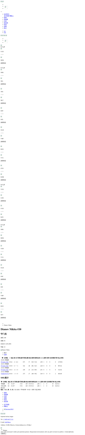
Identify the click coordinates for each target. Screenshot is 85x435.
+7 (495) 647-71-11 (8, 419)
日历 (5, 21)
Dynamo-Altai (4, 362)
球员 (5, 24)
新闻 (5, 17)
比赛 (5, 354)
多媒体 (6, 19)
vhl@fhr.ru (8, 422)
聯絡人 (12, 16)
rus (5, 31)
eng (5, 32)
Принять (3, 433)
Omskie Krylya (5, 373)
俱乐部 (6, 23)
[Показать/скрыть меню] (1, 11)
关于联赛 (6, 16)
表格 (5, 26)
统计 (5, 28)
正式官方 (6, 14)
